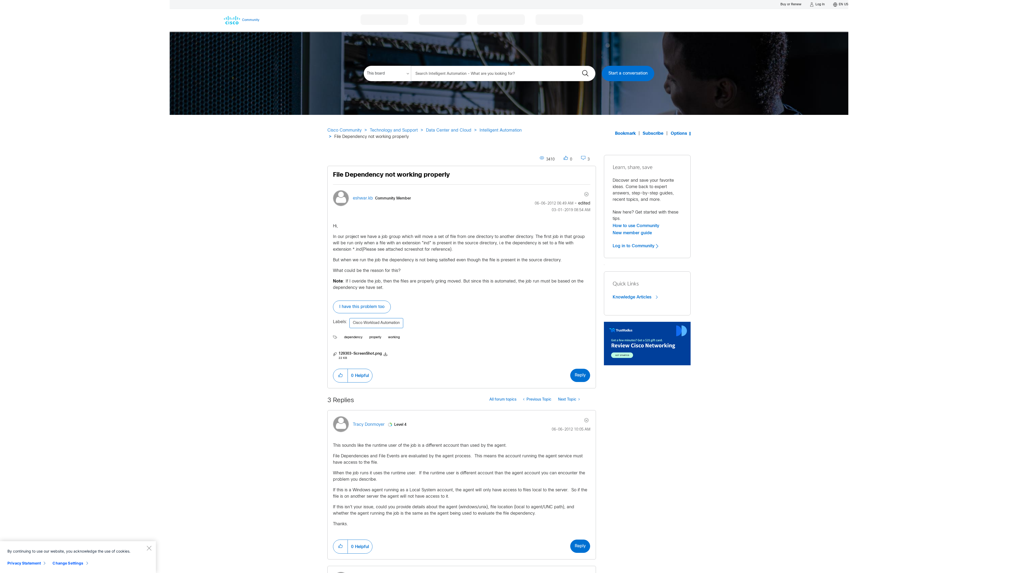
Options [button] (679, 134)
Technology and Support (394, 130)
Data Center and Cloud (448, 130)
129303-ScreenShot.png (360, 353)
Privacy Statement (24, 563)
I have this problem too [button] (361, 307)
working (394, 337)
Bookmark (625, 134)
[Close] (149, 548)
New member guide (632, 233)
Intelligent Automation (501, 130)
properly (375, 337)
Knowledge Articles (633, 297)
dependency (353, 337)
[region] (78, 557)
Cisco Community (344, 130)
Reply (580, 375)
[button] (340, 376)
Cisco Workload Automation (376, 323)
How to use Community (636, 226)
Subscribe (653, 134)
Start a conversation (628, 73)
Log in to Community (634, 246)
